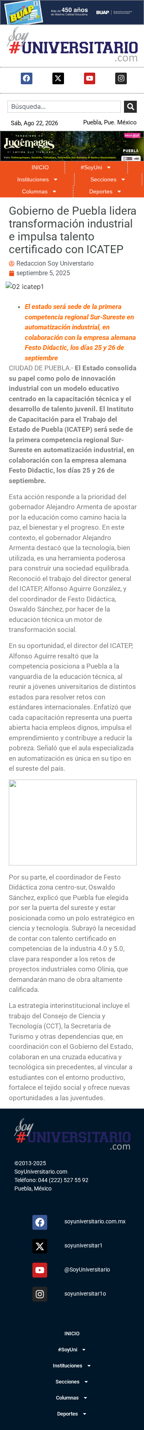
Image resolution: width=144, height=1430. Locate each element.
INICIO (40, 167)
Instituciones (33, 179)
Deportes (100, 191)
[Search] (130, 107)
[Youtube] (90, 78)
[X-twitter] (58, 78)
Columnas (35, 191)
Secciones (103, 179)
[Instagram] (121, 78)
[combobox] (64, 107)
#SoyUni (91, 167)
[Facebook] (26, 78)
